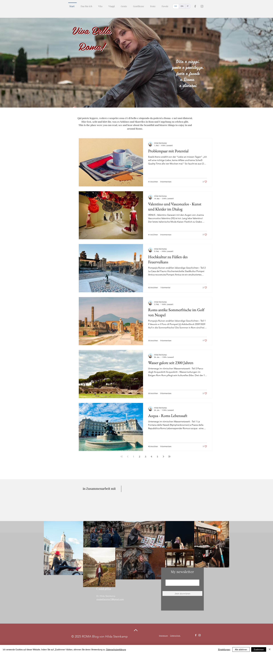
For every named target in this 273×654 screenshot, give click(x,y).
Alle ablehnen (241, 649)
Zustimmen (259, 649)
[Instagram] (202, 6)
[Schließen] (269, 649)
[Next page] (163, 456)
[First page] (121, 456)
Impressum (163, 636)
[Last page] (169, 456)
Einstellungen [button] (224, 649)
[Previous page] (127, 456)
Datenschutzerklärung (116, 649)
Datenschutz (175, 636)
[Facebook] (195, 6)
